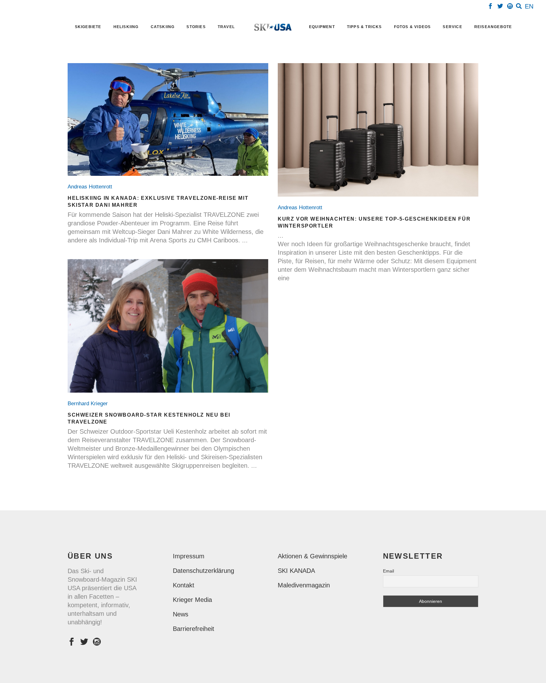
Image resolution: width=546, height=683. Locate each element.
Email (388, 570)
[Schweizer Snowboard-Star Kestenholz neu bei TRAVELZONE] (168, 326)
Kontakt (183, 585)
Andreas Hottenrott (91, 187)
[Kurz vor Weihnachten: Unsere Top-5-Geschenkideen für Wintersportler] (378, 130)
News (180, 614)
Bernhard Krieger (89, 404)
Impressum (188, 556)
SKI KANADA (296, 570)
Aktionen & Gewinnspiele (312, 556)
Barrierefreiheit (193, 628)
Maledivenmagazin (304, 585)
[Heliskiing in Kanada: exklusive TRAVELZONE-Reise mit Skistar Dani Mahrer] (168, 119)
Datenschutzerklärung (203, 570)
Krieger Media (192, 599)
